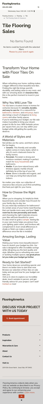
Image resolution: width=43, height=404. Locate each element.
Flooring (19, 16)
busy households (22, 162)
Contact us (7, 284)
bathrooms (7, 113)
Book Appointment (17, 318)
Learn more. (29, 392)
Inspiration (6, 340)
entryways (28, 113)
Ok (21, 396)
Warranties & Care (10, 346)
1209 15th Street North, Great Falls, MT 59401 (17, 367)
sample (26, 220)
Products (6, 335)
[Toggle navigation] (39, 7)
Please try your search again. (21, 52)
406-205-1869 (7, 7)
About (5, 351)
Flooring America (7, 16)
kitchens (16, 113)
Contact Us (7, 356)
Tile (26, 16)
